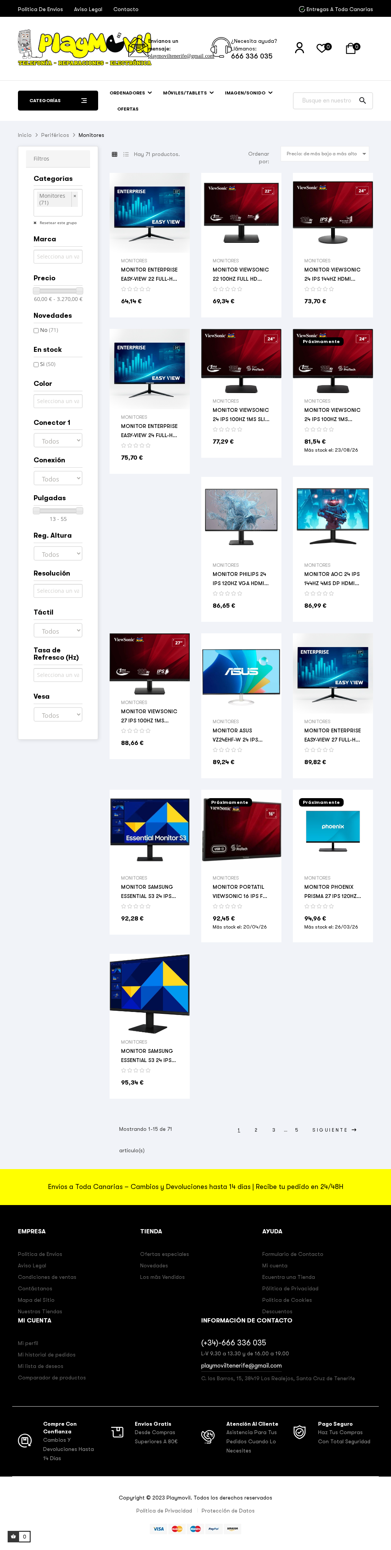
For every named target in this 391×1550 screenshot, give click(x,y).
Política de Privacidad (164, 1511)
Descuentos (277, 1311)
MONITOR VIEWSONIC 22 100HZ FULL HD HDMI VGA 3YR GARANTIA (241, 275)
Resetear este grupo (58, 222)
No (49, 329)
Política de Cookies (287, 1300)
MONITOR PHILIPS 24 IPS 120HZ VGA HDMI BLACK (239, 579)
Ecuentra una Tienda (288, 1277)
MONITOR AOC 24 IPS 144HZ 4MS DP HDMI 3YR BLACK (332, 579)
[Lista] (126, 154)
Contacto (126, 9)
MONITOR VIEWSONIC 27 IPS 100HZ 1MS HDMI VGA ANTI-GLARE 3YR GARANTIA (149, 716)
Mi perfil (28, 1343)
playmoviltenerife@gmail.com (181, 56)
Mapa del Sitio (36, 1300)
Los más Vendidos (162, 1277)
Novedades (154, 1265)
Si (47, 364)
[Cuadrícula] (114, 154)
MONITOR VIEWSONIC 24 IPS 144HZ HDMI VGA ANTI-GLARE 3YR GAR (332, 275)
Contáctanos (35, 1288)
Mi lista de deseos (40, 1366)
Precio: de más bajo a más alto (328, 153)
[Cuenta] (299, 48)
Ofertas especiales (164, 1254)
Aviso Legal (88, 9)
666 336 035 (252, 56)
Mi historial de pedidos (47, 1355)
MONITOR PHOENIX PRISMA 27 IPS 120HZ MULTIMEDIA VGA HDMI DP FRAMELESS (330, 892)
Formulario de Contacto (292, 1254)
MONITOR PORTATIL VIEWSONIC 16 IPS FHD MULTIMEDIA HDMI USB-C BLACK (241, 892)
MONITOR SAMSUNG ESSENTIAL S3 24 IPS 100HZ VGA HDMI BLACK (147, 892)
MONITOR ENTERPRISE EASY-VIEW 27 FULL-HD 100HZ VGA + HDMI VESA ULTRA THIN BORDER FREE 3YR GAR (332, 735)
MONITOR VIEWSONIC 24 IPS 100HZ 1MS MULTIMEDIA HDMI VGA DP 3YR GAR (332, 415)
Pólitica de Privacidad (290, 1288)
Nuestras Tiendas (40, 1311)
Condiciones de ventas (47, 1277)
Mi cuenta (275, 1265)
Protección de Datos (228, 1511)
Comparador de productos (52, 1377)
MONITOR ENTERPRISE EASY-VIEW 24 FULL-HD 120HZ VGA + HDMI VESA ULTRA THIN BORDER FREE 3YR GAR (149, 431)
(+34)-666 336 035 (233, 1343)
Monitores (134, 260)
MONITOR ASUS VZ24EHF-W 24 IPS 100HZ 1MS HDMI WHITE (235, 735)
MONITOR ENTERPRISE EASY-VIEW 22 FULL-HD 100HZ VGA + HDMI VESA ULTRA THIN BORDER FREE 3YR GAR (149, 275)
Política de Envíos (40, 9)
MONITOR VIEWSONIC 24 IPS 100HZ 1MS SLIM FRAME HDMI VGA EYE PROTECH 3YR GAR (241, 415)
